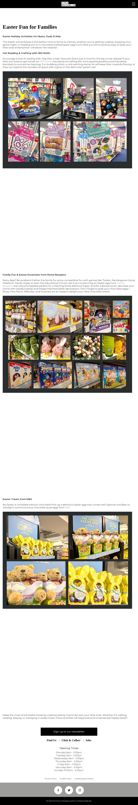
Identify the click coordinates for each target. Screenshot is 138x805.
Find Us (51, 740)
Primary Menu (133, 4)
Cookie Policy (65, 779)
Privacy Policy (51, 779)
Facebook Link (58, 790)
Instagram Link (80, 790)
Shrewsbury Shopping (69, 4)
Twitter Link (69, 790)
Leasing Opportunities (83, 779)
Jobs (88, 740)
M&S (67, 507)
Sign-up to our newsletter (69, 731)
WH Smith (46, 61)
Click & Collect (71, 740)
